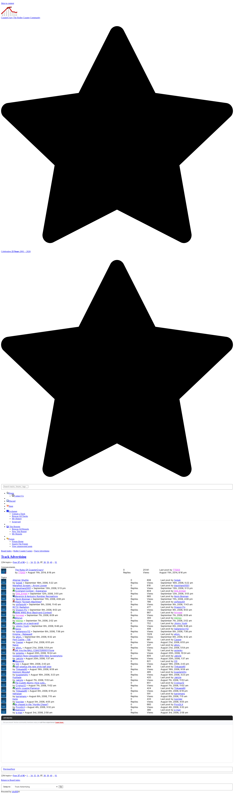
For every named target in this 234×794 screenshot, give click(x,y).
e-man (19, 712)
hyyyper (20, 615)
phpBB (15, 791)
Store (11, 506)
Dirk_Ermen (21, 593)
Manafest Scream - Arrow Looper (30, 585)
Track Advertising (41, 551)
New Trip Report (19, 531)
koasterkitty (22, 674)
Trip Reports (14, 526)
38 (44, 562)
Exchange (13, 511)
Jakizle (19, 658)
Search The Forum (20, 544)
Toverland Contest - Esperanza (31, 591)
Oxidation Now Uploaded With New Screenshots (37, 655)
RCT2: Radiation (21, 607)
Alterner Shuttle (21, 580)
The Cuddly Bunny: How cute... (30, 682)
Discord (12, 501)
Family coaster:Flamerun (27, 688)
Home (11, 493)
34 (31, 562)
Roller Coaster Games (22, 551)
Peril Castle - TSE (22, 639)
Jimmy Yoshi (22, 626)
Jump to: (7, 786)
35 (35, 562)
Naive (15, 645)
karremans (21, 696)
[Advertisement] (117, 744)
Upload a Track (18, 514)
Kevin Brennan (23, 599)
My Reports (17, 534)
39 (48, 562)
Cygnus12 (21, 685)
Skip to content (7, 3)
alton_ (19, 636)
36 (38, 562)
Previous (7, 769)
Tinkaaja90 (21, 669)
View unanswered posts (22, 546)
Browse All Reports (20, 529)
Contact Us (19, 496)
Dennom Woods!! (21, 672)
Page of (19, 562)
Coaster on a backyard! (27, 623)
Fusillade (17, 677)
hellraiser (17, 693)
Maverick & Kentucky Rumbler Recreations (36, 596)
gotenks (20, 653)
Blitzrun (18, 618)
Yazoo (18, 628)
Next (13, 769)
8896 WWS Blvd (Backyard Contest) (33, 612)
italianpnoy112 (23, 631)
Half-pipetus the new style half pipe (33, 666)
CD (17, 664)
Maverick (19, 661)
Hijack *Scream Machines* (28, 601)
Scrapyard (16, 522)
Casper (19, 642)
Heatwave (20, 709)
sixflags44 (21, 604)
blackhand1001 (23, 588)
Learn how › (59, 722)
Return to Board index (10, 780)
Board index (6, 551)
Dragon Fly (21, 609)
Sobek (19, 582)
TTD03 (21, 572)
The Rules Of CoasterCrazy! (29, 569)
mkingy (19, 620)
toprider (20, 701)
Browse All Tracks (20, 516)
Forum (11, 539)
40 (51, 562)
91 (56, 562)
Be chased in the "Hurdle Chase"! (31, 704)
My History (17, 518)
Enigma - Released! (22, 634)
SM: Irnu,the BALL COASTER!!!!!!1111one (34, 650)
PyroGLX (20, 707)
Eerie (15, 699)
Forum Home (17, 541)
